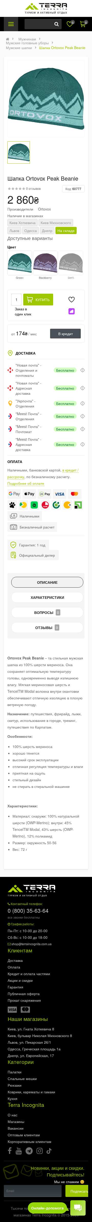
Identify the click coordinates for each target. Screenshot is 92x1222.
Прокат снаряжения (24, 1000)
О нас (12, 1114)
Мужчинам (27, 39)
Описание (47, 582)
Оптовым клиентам (24, 1134)
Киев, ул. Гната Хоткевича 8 (31, 1028)
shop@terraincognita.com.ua (32, 944)
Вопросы (46, 612)
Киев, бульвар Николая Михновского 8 (40, 1035)
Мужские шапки (19, 47)
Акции (20, 980)
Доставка (15, 960)
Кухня (12, 1098)
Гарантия (15, 986)
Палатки (14, 1071)
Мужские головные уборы (27, 43)
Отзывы (46, 627)
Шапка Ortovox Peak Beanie (62, 47)
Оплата (14, 967)
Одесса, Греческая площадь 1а (34, 1048)
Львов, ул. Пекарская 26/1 (29, 1042)
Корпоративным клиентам (29, 1141)
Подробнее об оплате (25, 483)
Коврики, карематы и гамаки (31, 1091)
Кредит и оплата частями (29, 973)
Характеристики (47, 597)
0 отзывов (33, 188)
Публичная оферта (24, 993)
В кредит (65, 333)
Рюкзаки (14, 1085)
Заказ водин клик (23, 311)
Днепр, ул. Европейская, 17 (31, 1055)
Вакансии (16, 1128)
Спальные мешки (22, 1078)
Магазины (16, 1121)
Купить (43, 299)
